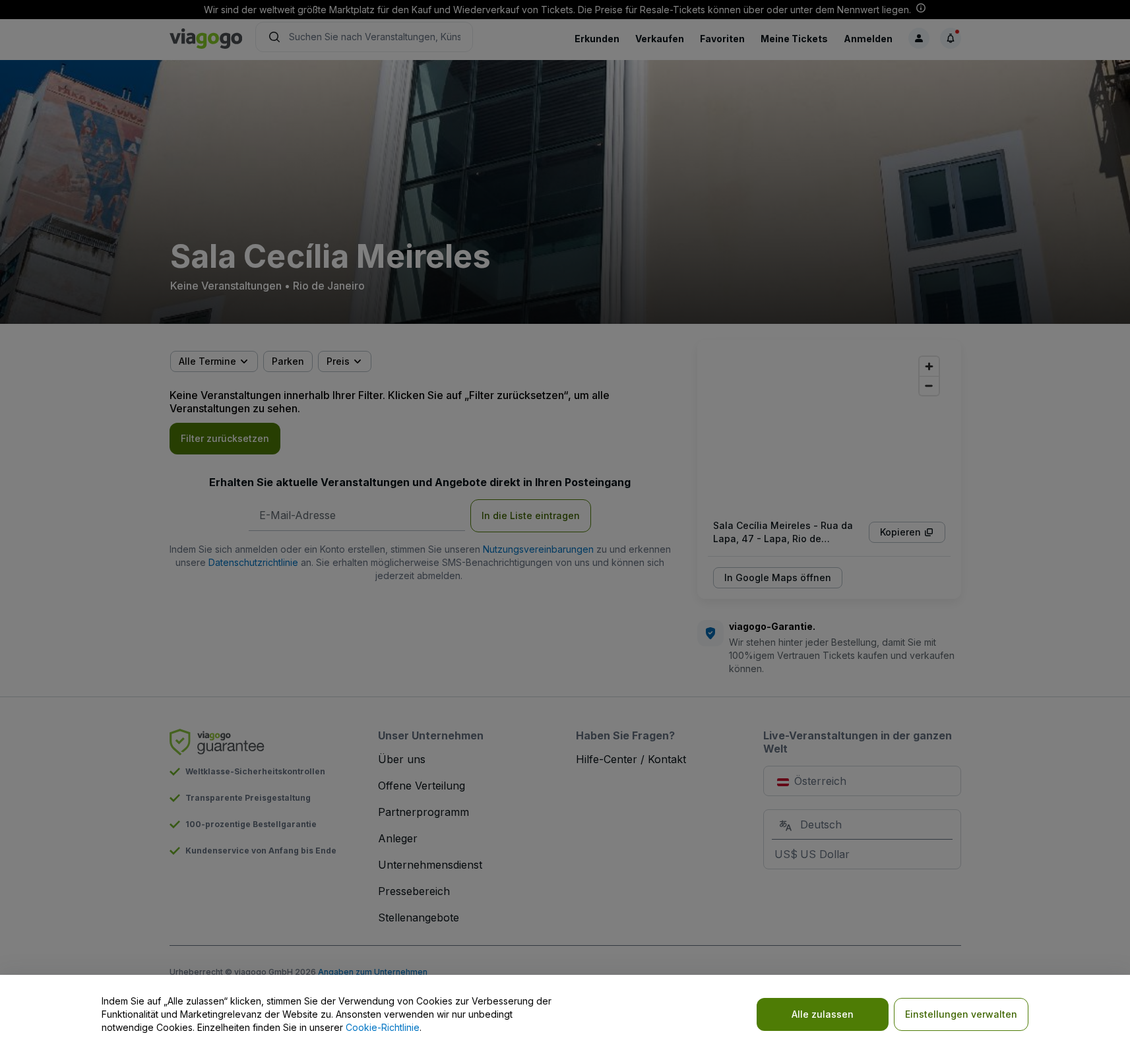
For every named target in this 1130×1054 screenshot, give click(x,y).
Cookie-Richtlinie (383, 1027)
